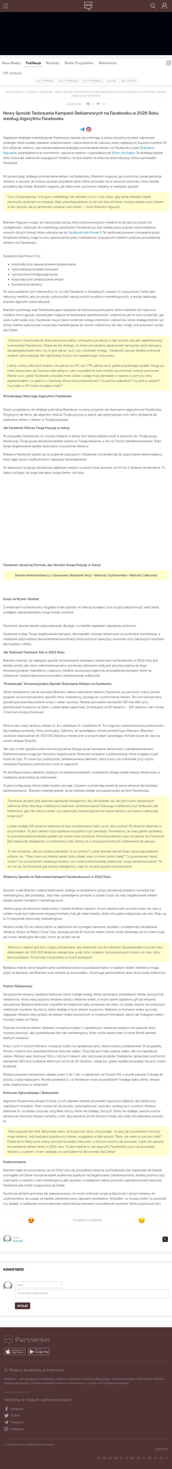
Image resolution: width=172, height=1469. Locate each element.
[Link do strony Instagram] (168, 63)
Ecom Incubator (123, 153)
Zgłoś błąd (161, 1449)
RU (98, 1458)
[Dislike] (142, 1220)
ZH (138, 1458)
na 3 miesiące (68, 80)
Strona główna (15, 91)
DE (116, 1458)
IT (144, 1458)
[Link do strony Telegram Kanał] (7, 1422)
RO (132, 1458)
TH (155, 1458)
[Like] (31, 1220)
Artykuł (31, 91)
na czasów (128, 80)
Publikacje (33, 63)
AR (161, 1458)
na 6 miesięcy (92, 80)
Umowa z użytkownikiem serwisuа (34, 1444)
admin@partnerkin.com (17, 1392)
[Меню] (5, 6)
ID (127, 1458)
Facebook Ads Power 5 (84, 232)
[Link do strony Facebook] (6, 1409)
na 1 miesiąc (44, 80)
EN (104, 1458)
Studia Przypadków (79, 63)
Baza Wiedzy (11, 63)
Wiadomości (108, 63)
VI (166, 1458)
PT (121, 1458)
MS (149, 1458)
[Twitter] (165, 1239)
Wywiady (52, 63)
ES (110, 1458)
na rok (111, 80)
